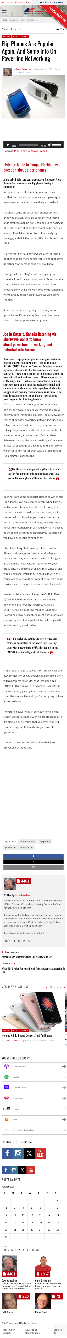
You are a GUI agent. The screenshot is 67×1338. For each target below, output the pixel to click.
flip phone (45, 841)
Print (62, 29)
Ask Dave (6, 36)
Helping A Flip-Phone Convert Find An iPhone (27, 1035)
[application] (33, 144)
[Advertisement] (33, 130)
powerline (10, 847)
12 (32, 1215)
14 (49, 1215)
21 (49, 1222)
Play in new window (25, 151)
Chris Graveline (43, 1280)
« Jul (4, 1246)
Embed (43, 151)
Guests (15, 36)
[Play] (8, 145)
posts (25, 881)
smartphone (26, 847)
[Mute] (49, 145)
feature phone (27, 841)
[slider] (57, 144)
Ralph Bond (41, 1312)
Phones (24, 36)
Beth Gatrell (8, 1312)
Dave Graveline (11, 1040)
